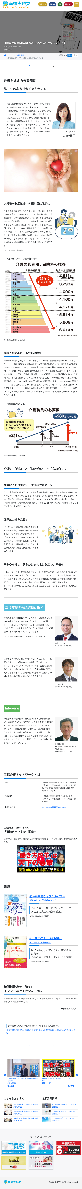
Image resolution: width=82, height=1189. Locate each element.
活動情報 (20, 55)
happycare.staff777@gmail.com (54, 807)
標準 (70, 55)
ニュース (11, 55)
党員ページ (42, 4)
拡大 (75, 55)
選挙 (60, 4)
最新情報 (52, 4)
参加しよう (68, 4)
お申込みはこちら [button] (70, 1009)
